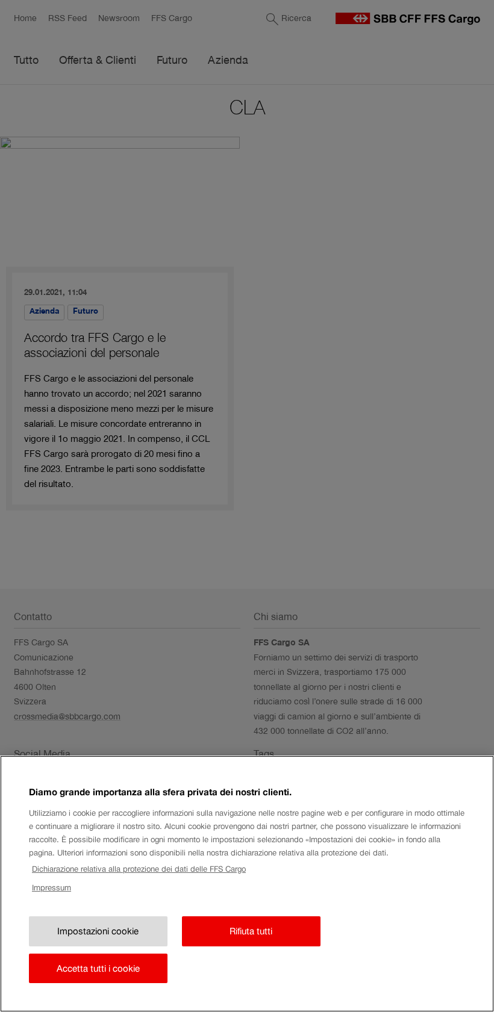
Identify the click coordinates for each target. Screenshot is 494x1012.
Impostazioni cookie (98, 931)
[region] (247, 884)
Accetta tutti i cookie (98, 968)
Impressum (51, 887)
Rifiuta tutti (251, 931)
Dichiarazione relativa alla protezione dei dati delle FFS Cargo (139, 869)
